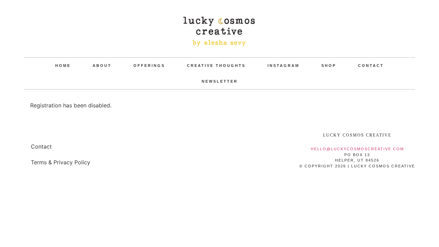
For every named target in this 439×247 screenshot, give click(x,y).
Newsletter (220, 81)
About (102, 65)
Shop (328, 65)
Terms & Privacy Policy (60, 162)
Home (63, 65)
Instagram (283, 65)
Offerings (149, 65)
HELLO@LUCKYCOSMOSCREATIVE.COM (357, 149)
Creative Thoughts (216, 65)
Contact (371, 65)
